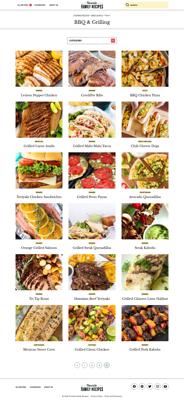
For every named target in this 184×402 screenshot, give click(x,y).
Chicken (92, 345)
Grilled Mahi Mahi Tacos (92, 146)
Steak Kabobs (145, 248)
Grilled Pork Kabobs (144, 349)
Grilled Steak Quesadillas (92, 248)
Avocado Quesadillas (145, 197)
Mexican (39, 141)
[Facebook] (134, 386)
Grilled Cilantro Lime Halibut (145, 299)
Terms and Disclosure (113, 396)
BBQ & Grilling (97, 15)
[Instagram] (157, 386)
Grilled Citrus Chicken (92, 349)
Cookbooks (39, 5)
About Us (53, 5)
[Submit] (127, 5)
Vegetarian (145, 192)
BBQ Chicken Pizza (145, 95)
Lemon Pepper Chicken (39, 95)
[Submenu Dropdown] (30, 5)
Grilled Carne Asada (39, 146)
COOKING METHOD (81, 15)
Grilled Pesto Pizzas (92, 197)
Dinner (39, 91)
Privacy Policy (96, 396)
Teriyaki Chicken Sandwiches (39, 197)
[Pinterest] (142, 386)
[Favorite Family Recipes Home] (92, 5)
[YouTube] (165, 386)
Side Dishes (39, 345)
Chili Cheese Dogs (145, 146)
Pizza (144, 91)
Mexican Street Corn (39, 349)
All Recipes (23, 5)
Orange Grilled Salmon (39, 248)
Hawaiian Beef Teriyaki (92, 299)
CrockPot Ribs (92, 95)
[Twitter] (150, 386)
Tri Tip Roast (39, 299)
